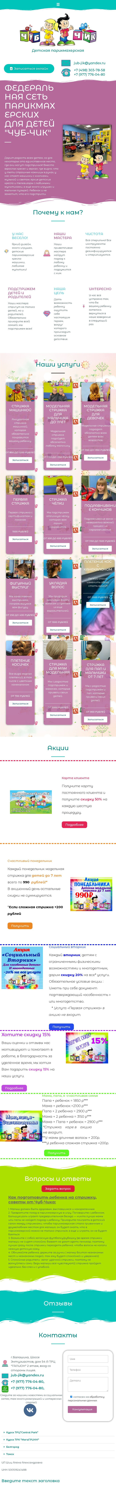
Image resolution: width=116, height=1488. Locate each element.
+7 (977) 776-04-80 (89, 74)
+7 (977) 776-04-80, (27, 1382)
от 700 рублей (20, 695)
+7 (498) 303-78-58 (89, 70)
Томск (10, 1454)
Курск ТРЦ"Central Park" (22, 1432)
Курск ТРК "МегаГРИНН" (22, 1439)
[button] (58, 4)
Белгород (12, 1446)
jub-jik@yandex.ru (89, 63)
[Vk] (30, 1410)
